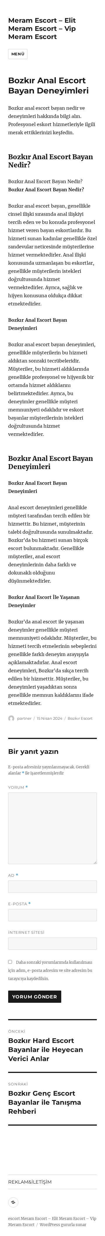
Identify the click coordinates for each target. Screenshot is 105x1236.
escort (14, 1218)
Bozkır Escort (80, 718)
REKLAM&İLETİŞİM (30, 1182)
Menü (17, 54)
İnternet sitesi (26, 932)
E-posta (19, 903)
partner (24, 718)
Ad (13, 875)
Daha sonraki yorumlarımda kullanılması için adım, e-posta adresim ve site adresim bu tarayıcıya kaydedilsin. (50, 970)
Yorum (18, 787)
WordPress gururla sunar (63, 1224)
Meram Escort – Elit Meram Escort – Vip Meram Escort (42, 28)
